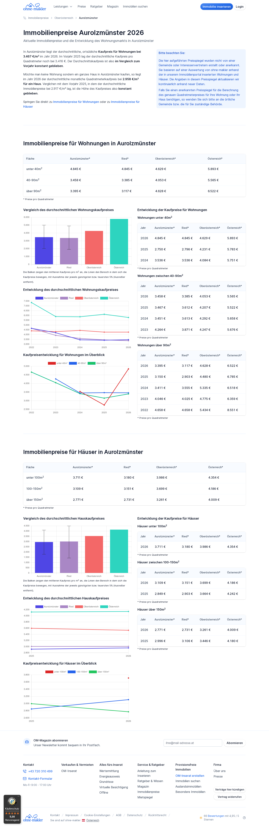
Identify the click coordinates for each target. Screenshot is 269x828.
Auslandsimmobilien (188, 786)
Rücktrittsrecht (157, 815)
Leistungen (61, 6)
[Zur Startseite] (34, 6)
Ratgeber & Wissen (150, 781)
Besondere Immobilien (190, 792)
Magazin (113, 6)
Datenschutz (135, 815)
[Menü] (18, 797)
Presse (218, 776)
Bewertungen (216, 815)
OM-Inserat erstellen (189, 775)
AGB (118, 815)
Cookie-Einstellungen (97, 815)
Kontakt (55, 815)
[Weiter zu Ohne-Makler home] (33, 817)
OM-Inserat (69, 771)
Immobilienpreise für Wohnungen (76, 102)
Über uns (220, 771)
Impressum (72, 815)
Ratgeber (96, 6)
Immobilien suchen (135, 6)
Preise (82, 6)
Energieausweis (109, 776)
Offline (103, 792)
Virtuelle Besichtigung (113, 787)
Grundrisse (106, 782)
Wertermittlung (109, 771)
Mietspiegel (145, 797)
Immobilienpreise (148, 792)
